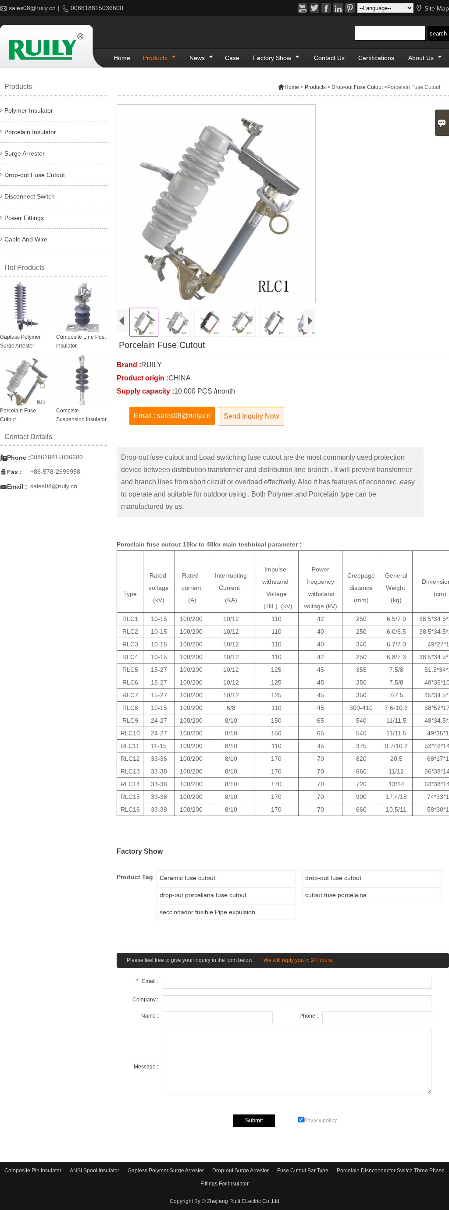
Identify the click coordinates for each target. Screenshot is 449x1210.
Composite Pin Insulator (32, 1170)
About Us (421, 57)
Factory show (273, 57)
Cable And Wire (25, 239)
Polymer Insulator (28, 110)
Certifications (376, 57)
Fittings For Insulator (224, 1184)
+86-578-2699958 (55, 471)
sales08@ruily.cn (32, 7)
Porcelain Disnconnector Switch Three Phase (391, 1170)
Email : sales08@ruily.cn (172, 415)
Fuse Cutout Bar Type (302, 1170)
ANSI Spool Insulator (94, 1170)
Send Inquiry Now (251, 416)
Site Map (436, 8)
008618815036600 (97, 7)
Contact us (329, 57)
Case (232, 57)
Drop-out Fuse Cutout (357, 87)
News (198, 57)
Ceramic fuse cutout (187, 877)
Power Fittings (24, 217)
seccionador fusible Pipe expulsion (207, 911)
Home (122, 57)
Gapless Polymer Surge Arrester (166, 1170)
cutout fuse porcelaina (336, 894)
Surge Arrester (24, 153)
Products (156, 57)
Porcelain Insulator (30, 131)
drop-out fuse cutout (333, 877)
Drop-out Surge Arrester (240, 1170)
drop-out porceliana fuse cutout (203, 894)
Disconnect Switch (29, 196)
